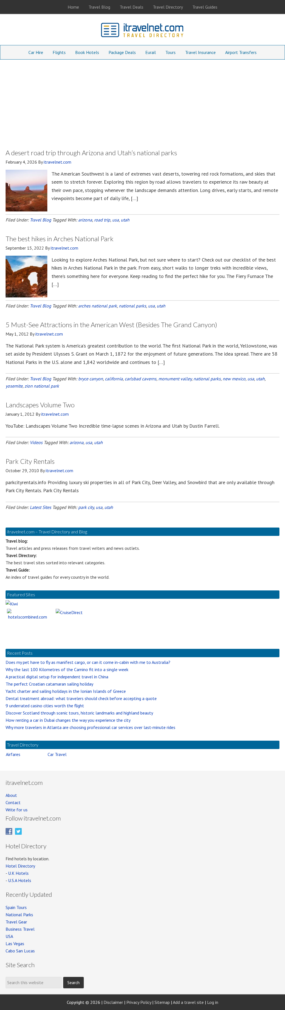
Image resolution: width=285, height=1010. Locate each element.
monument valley (174, 378)
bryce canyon (90, 378)
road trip (102, 220)
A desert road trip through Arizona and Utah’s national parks (91, 153)
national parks (132, 306)
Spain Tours (16, 907)
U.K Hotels (18, 873)
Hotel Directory (20, 866)
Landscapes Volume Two (40, 405)
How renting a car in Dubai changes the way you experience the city (68, 720)
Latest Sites (40, 507)
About (11, 795)
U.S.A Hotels (19, 880)
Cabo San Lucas (20, 951)
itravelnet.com (142, 31)
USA (9, 936)
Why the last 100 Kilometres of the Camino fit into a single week (67, 669)
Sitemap (162, 1002)
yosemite (14, 386)
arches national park (97, 306)
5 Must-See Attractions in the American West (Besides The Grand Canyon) (111, 325)
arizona (85, 220)
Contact (13, 802)
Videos (36, 442)
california (114, 378)
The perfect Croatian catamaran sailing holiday (49, 684)
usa (115, 220)
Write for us (17, 809)
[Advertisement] (142, 101)
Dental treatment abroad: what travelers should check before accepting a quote (81, 698)
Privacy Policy (138, 1002)
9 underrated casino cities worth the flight (45, 705)
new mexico (234, 378)
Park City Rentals (30, 461)
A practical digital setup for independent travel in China (57, 676)
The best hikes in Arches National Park (60, 239)
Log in (212, 1002)
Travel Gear (16, 922)
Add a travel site (188, 1002)
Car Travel (57, 754)
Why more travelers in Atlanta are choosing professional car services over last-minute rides (90, 727)
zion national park (41, 386)
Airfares (13, 754)
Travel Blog (40, 220)
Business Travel (20, 929)
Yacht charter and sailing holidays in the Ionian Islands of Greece (66, 691)
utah (125, 220)
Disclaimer (113, 1002)
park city (86, 507)
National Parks (19, 914)
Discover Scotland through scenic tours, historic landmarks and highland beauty (79, 713)
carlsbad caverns (140, 378)
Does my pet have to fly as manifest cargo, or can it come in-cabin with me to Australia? (88, 662)
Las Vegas (15, 943)
